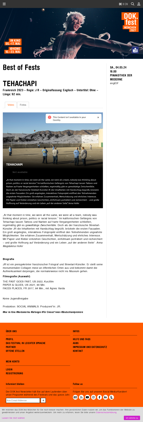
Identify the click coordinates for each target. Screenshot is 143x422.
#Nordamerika (23, 312)
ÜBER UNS (11, 331)
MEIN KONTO (13, 361)
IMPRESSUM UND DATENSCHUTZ (90, 347)
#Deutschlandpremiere (72, 312)
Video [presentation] (11, 105)
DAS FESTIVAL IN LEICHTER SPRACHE (25, 343)
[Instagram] (93, 397)
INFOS (76, 331)
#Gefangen (36, 312)
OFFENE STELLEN (15, 351)
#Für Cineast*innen (51, 312)
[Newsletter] (75, 397)
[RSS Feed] (81, 397)
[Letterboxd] (111, 398)
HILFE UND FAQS (81, 339)
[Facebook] (99, 397)
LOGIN (9, 369)
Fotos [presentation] (23, 105)
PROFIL (9, 339)
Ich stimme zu (132, 418)
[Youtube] (87, 397)
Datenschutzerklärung (106, 412)
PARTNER (11, 347)
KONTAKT (78, 351)
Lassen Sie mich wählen (13, 418)
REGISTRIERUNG (14, 373)
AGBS (76, 343)
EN (126, 4)
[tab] (11, 105)
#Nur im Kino (9, 312)
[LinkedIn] (105, 397)
